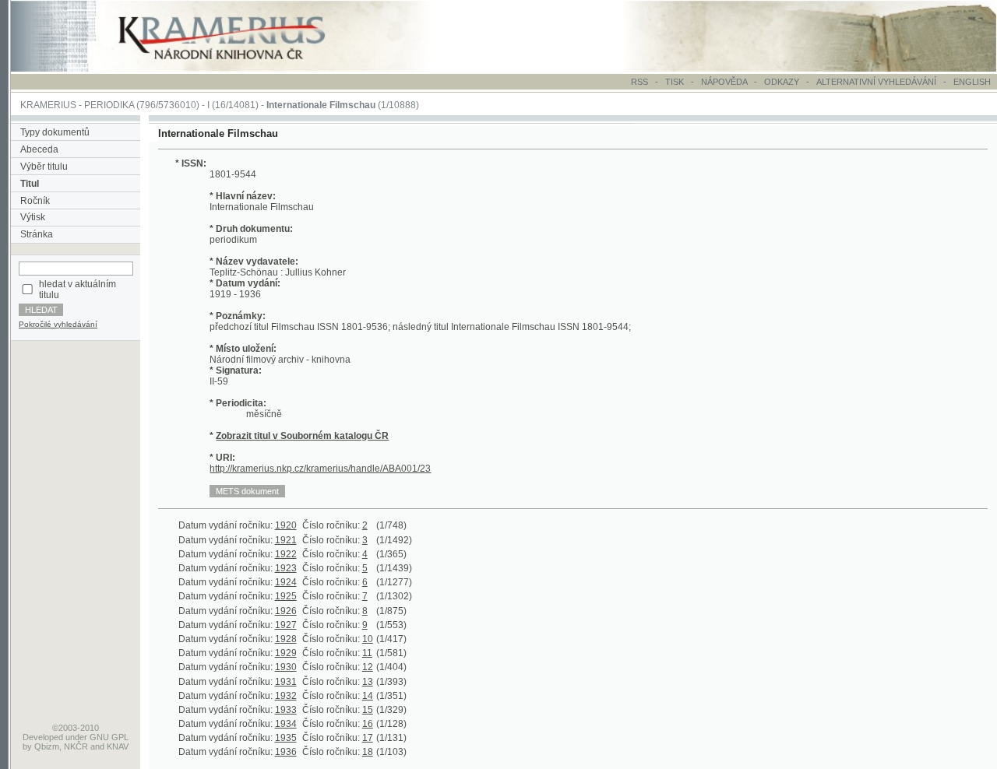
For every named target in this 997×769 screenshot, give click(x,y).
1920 (286, 525)
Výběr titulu (44, 166)
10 (367, 639)
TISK (675, 81)
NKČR (76, 746)
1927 (286, 625)
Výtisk (32, 217)
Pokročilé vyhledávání (58, 324)
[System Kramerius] (239, 68)
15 (367, 709)
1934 (286, 723)
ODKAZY (781, 81)
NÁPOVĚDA (724, 81)
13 (367, 681)
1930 (286, 667)
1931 (286, 681)
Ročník (35, 200)
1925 (286, 596)
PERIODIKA (109, 105)
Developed (43, 737)
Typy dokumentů (55, 132)
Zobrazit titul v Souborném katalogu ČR (302, 435)
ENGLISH (972, 81)
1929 (286, 653)
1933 (286, 709)
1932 (286, 695)
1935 (286, 737)
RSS (639, 81)
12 (367, 667)
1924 (286, 582)
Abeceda (39, 149)
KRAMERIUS (48, 105)
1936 (286, 751)
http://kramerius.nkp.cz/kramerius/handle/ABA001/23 (320, 468)
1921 (286, 540)
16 (367, 723)
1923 (286, 568)
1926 (286, 611)
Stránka (36, 234)
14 (367, 695)
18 (367, 751)
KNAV (118, 746)
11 (367, 653)
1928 (286, 639)
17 (367, 737)
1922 (286, 554)
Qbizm (46, 746)
